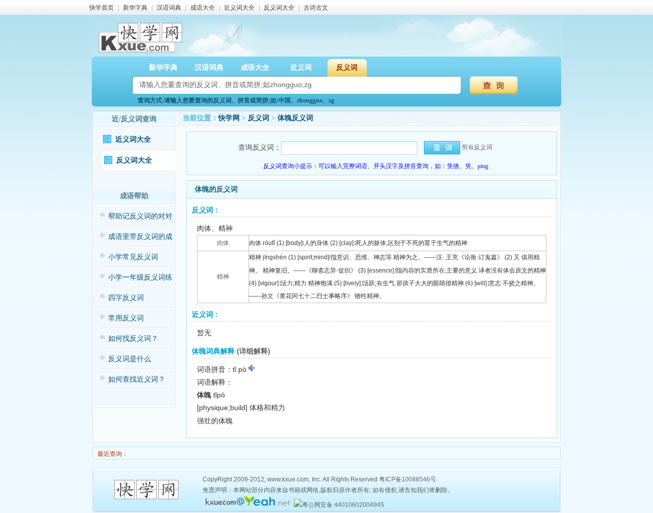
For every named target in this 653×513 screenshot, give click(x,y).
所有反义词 (477, 147)
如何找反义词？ (133, 338)
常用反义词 (126, 318)
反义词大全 (279, 7)
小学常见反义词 (133, 257)
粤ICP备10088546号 (407, 479)
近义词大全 (239, 7)
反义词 (258, 118)
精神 (223, 276)
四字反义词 (126, 298)
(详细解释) (253, 351)
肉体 (223, 243)
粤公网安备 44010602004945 (343, 504)
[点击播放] (252, 368)
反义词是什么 (129, 359)
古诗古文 (316, 7)
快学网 (229, 118)
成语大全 (202, 7)
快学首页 (101, 7)
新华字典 (135, 7)
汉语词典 (169, 7)
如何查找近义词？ (136, 379)
